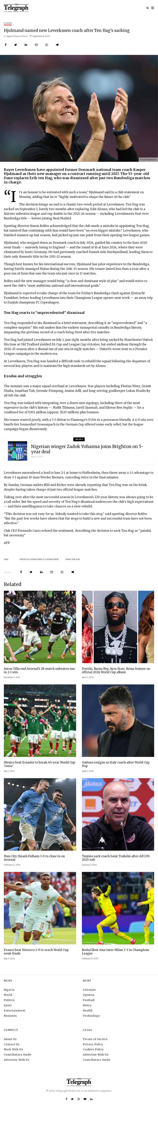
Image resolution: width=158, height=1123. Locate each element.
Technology (91, 1015)
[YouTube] (85, 1099)
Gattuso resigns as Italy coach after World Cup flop (116, 764)
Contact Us (11, 1044)
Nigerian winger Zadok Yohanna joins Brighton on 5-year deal (87, 449)
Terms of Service (95, 1039)
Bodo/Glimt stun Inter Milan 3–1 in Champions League (115, 951)
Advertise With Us (16, 1060)
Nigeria (9, 990)
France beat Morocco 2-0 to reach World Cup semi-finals (36, 951)
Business (10, 1015)
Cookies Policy (93, 1049)
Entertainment (14, 1010)
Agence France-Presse (17, 36)
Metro (87, 1005)
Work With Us (13, 1049)
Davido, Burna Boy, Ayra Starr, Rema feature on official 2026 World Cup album (116, 670)
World (8, 995)
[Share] (6, 44)
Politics (9, 1000)
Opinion (88, 995)
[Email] (36, 44)
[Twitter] (72, 1099)
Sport (8, 1005)
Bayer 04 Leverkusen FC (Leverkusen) (40, 559)
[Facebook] (66, 1099)
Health (87, 1010)
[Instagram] (79, 1099)
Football (8, 23)
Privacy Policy (93, 1044)
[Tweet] (15, 44)
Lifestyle (89, 990)
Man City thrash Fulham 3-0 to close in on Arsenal (34, 858)
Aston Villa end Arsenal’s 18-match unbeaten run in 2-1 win (39, 670)
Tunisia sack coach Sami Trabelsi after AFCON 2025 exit (116, 858)
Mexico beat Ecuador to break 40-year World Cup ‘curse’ (39, 764)
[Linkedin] (91, 1099)
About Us (10, 1039)
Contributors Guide (17, 1054)
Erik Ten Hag (73, 559)
